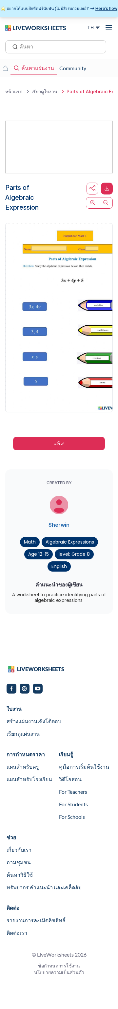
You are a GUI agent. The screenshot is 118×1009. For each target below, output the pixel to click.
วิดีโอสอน (70, 779)
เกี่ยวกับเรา (19, 849)
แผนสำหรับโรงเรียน (29, 779)
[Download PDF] (107, 188)
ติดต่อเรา (17, 933)
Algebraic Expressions (70, 542)
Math (30, 542)
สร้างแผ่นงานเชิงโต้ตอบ (34, 721)
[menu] (109, 28)
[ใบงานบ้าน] (5, 68)
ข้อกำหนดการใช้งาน (59, 965)
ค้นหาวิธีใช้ (20, 875)
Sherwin (59, 524)
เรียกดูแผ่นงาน (23, 733)
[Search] (13, 46)
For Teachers (73, 791)
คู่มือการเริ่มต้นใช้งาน (84, 766)
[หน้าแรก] (35, 27)
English (59, 566)
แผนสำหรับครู (23, 766)
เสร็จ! (59, 443)
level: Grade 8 (74, 554)
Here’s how (106, 8)
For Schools (72, 817)
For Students (73, 804)
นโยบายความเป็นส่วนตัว (59, 972)
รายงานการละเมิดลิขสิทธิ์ (36, 920)
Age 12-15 (38, 554)
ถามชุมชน (19, 862)
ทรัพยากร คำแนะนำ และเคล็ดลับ (44, 887)
